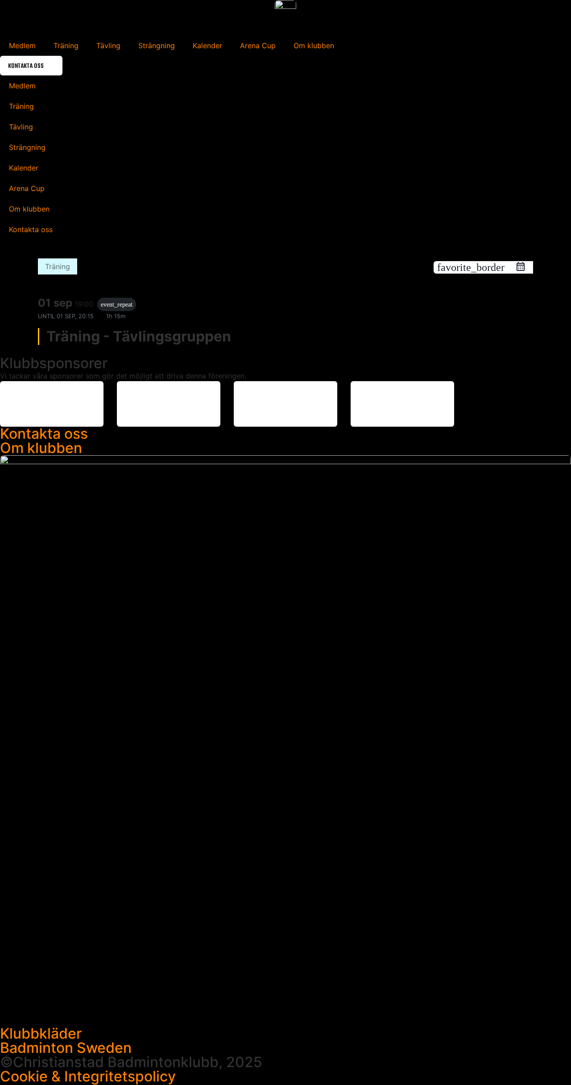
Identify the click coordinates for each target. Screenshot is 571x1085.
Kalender (207, 45)
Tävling (108, 45)
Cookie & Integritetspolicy (88, 1076)
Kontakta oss (44, 433)
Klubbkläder (41, 1033)
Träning (66, 45)
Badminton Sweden (66, 1047)
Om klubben (314, 45)
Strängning (156, 45)
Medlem (22, 45)
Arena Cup (258, 45)
